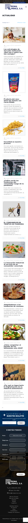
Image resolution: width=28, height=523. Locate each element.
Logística (14, 503)
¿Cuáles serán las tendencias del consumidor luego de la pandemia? (14, 183)
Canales (14, 500)
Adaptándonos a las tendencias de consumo (14, 305)
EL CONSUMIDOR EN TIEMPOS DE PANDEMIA (14, 223)
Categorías (5, 22)
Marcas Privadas (14, 498)
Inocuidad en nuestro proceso (13, 143)
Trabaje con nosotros (14, 512)
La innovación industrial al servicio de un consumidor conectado (14, 264)
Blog (14, 509)
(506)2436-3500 (8, 1)
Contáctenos (14, 510)
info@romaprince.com (7, 2)
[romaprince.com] (14, 7)
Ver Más (22, 68)
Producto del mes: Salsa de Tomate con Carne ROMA (12, 100)
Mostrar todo (22, 22)
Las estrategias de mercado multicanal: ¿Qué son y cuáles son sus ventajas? (13, 51)
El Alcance (14, 507)
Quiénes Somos (14, 506)
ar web (7, 45)
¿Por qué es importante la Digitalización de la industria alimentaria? (14, 387)
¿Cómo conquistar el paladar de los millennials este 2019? (13, 346)
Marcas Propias (14, 496)
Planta (14, 501)
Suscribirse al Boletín (19, 2)
